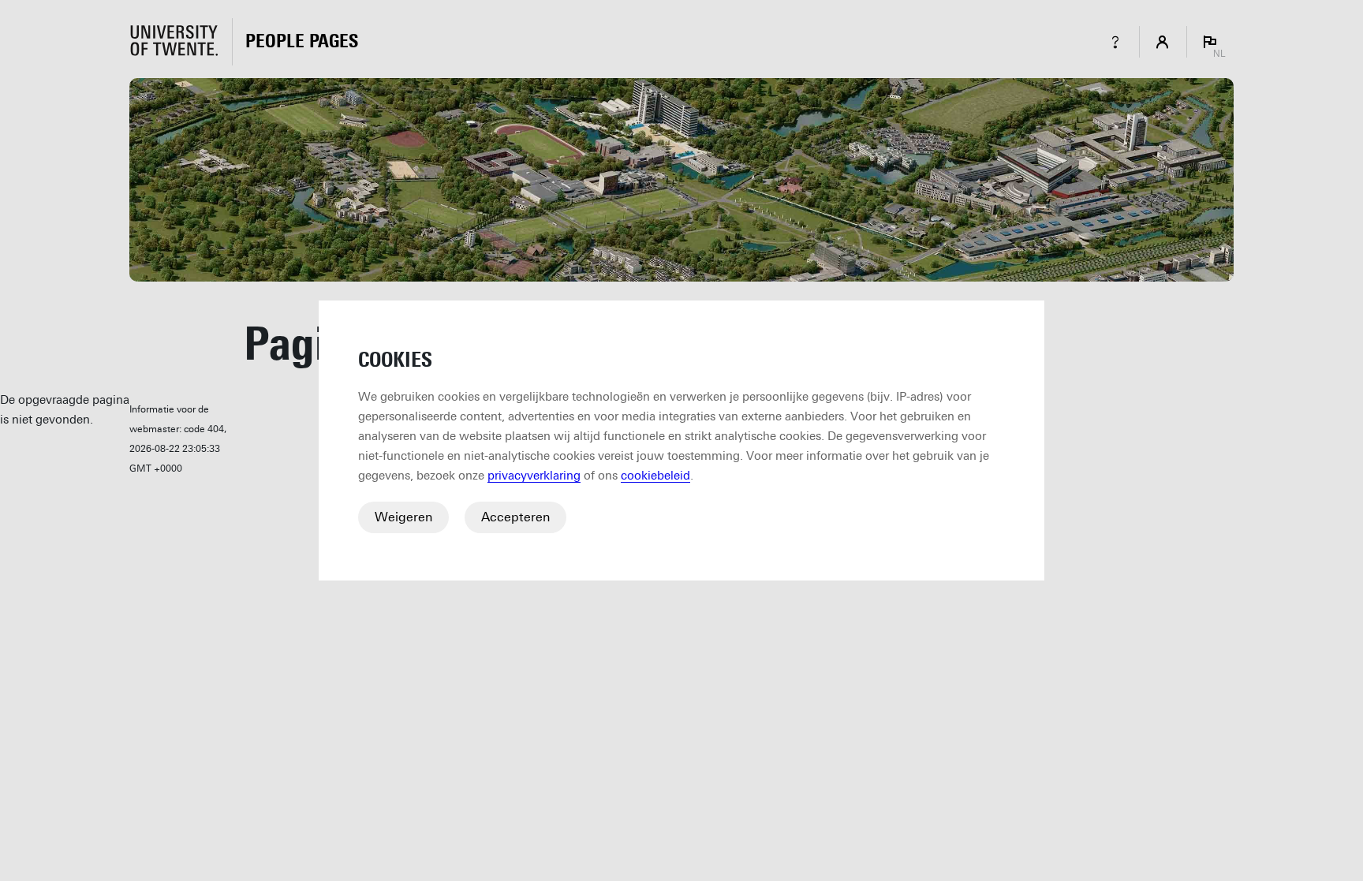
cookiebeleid (655, 475)
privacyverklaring (534, 475)
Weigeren (403, 517)
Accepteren (515, 517)
